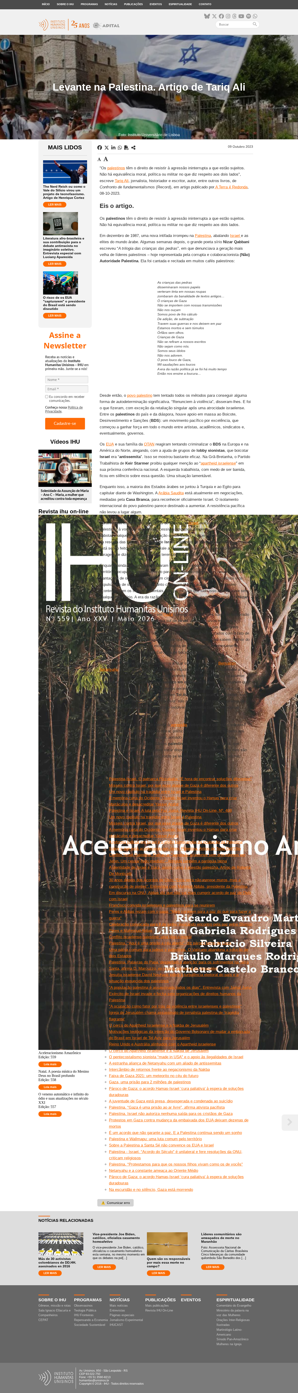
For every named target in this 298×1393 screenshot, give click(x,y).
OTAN (149, 444)
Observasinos (83, 1305)
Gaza (168, 614)
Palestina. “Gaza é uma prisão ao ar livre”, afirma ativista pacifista (167, 1107)
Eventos (156, 4)
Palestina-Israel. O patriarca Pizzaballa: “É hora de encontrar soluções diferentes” (180, 779)
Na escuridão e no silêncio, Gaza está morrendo (151, 1189)
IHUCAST (116, 1325)
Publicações (133, 4)
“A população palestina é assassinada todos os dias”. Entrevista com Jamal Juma (180, 987)
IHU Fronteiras (84, 1315)
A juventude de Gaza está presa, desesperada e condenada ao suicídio (171, 1101)
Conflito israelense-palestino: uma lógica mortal (150, 937)
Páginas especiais (122, 1315)
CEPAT (43, 1320)
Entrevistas (117, 1310)
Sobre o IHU (65, 4)
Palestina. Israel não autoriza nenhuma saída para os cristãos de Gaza (171, 1113)
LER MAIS (54, 204)
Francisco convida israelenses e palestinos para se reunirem (162, 905)
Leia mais (50, 1064)
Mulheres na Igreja (229, 1344)
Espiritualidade (180, 4)
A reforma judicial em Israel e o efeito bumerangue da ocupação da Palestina (175, 842)
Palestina (203, 235)
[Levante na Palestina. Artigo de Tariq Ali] (133, 147)
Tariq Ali (122, 181)
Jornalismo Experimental (126, 1320)
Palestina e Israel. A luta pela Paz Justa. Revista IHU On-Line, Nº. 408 (170, 810)
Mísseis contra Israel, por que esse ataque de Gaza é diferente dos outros (173, 785)
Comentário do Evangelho (234, 1305)
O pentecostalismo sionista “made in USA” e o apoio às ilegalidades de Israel (176, 1057)
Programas (89, 4)
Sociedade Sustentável (89, 1325)
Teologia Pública (85, 1310)
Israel (235, 235)
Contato (205, 4)
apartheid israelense (218, 463)
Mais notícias (119, 1305)
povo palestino (139, 395)
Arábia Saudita (171, 493)
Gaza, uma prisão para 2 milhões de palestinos (150, 1082)
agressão (179, 725)
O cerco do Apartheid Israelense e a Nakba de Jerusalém (159, 1025)
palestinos (116, 168)
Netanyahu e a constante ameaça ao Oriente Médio (153, 1170)
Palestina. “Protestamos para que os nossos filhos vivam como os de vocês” (176, 1164)
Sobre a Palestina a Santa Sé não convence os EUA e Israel (161, 1145)
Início (46, 4)
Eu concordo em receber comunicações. (67, 399)
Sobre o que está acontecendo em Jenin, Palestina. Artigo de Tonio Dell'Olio (175, 848)
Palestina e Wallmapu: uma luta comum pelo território (155, 1139)
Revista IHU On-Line (159, 1310)
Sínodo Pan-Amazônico (232, 1339)
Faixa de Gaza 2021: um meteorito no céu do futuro (153, 1076)
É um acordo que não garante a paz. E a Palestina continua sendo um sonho (175, 1133)
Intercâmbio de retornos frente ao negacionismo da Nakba (159, 1069)
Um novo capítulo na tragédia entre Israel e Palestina (155, 792)
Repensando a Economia (91, 1320)
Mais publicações (157, 1305)
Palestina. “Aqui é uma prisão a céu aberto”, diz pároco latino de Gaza (170, 943)
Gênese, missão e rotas (54, 1305)
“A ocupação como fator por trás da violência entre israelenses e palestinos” (175, 1006)
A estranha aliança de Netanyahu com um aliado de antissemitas (165, 1063)
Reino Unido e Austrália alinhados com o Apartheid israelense (162, 1044)
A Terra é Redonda (230, 187)
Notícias (111, 4)
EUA (110, 444)
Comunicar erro (115, 1203)
